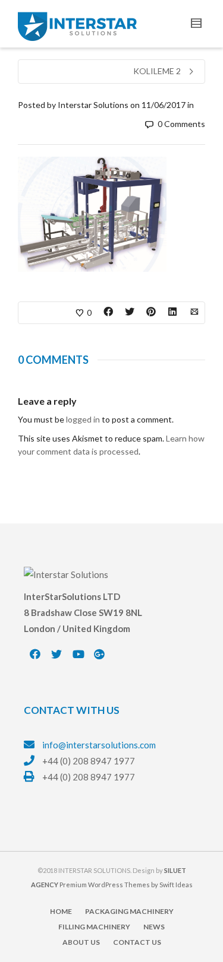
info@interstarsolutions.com (99, 744)
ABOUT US (81, 942)
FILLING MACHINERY (94, 926)
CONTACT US (137, 942)
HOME (61, 911)
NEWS (154, 926)
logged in (83, 419)
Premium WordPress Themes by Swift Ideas (126, 884)
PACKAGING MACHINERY (129, 911)
